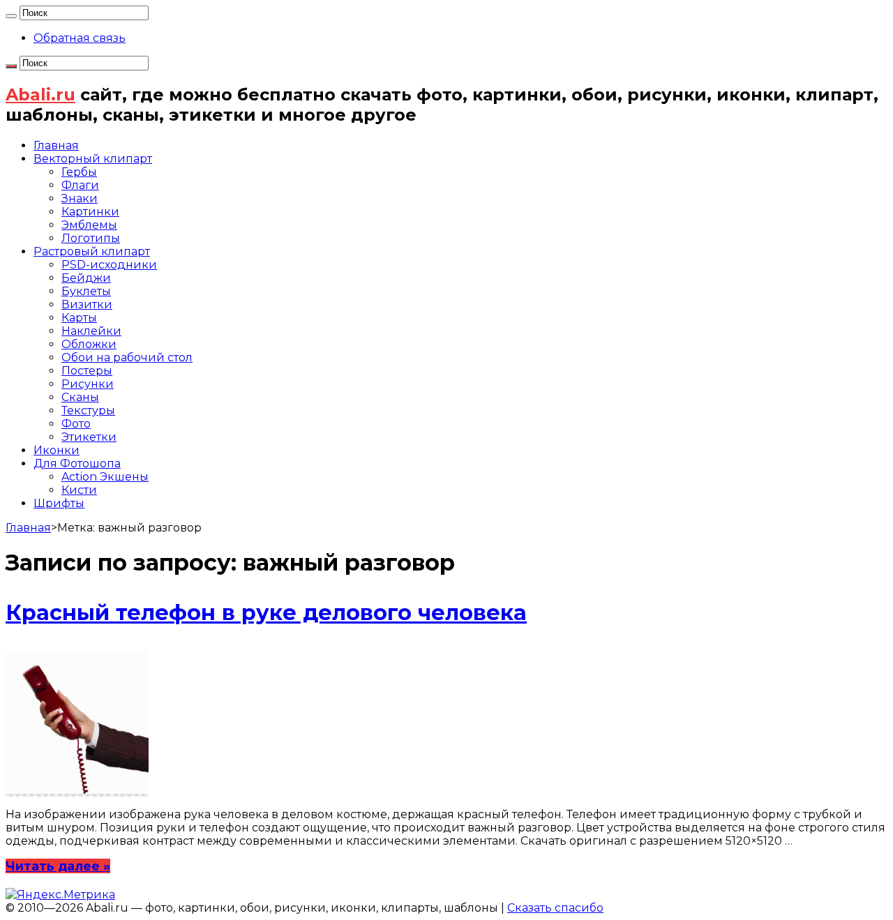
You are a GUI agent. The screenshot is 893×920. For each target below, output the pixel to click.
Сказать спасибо (555, 907)
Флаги (80, 185)
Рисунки (87, 384)
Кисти (79, 490)
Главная (56, 145)
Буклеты (86, 291)
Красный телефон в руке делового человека (266, 613)
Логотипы (90, 238)
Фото (76, 423)
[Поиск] (11, 16)
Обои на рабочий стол (127, 357)
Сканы (80, 397)
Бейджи (86, 278)
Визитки (86, 304)
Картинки (90, 211)
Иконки (56, 450)
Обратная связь (79, 38)
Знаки (79, 198)
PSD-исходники (109, 264)
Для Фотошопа (77, 463)
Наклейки (91, 331)
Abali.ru (40, 94)
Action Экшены (105, 476)
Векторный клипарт (92, 158)
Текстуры (88, 410)
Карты (79, 317)
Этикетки (89, 437)
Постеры (86, 370)
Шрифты (58, 503)
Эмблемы (89, 225)
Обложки (89, 344)
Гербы (79, 172)
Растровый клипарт (91, 251)
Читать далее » (58, 866)
